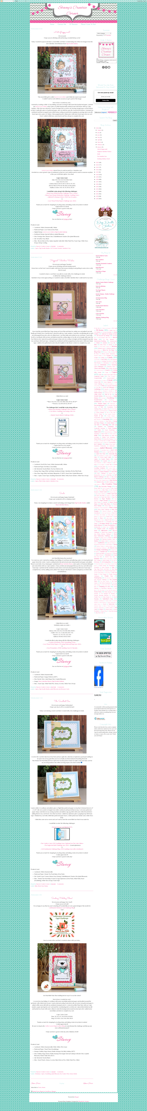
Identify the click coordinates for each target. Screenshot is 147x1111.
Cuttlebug (97, 389)
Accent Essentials (107, 332)
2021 (97, 172)
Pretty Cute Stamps (100, 514)
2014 (97, 189)
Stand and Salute (100, 553)
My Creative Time (64, 1074)
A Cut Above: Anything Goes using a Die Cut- (62, 411)
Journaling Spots (105, 450)
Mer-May (109, 475)
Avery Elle (112, 342)
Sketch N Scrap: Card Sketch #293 (62, 827)
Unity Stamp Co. (107, 597)
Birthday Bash (101, 348)
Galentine (101, 421)
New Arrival (114, 488)
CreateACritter (98, 378)
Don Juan (103, 398)
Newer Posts (88, 1083)
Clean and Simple (99, 368)
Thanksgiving (97, 578)
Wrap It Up (104, 611)
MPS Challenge (110, 482)
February (99, 144)
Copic (106, 372)
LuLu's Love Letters (60, 97)
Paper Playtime (106, 499)
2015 (97, 186)
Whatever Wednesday (99, 607)
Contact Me (62, 24)
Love (115, 464)
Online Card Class (112, 493)
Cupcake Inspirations (112, 385)
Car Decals (96, 359)
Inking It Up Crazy (110, 444)
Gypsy (99, 430)
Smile (62, 493)
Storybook (108, 555)
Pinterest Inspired (107, 511)
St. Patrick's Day (112, 548)
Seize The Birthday (110, 525)
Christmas (37, 1074)
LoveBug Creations (99, 468)
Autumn (105, 343)
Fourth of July (98, 416)
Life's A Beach (107, 462)
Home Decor (97, 439)
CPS (100, 374)
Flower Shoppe (100, 412)
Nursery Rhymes (113, 491)
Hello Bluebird (105, 435)
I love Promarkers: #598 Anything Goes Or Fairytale (62, 648)
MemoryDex (97, 475)
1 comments (60, 1072)
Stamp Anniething (102, 549)
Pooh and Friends (106, 513)
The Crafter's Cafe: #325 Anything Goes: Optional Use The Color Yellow (62, 843)
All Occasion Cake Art (104, 337)
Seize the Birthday (101, 286)
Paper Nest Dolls (105, 497)
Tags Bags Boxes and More (101, 569)
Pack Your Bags (101, 495)
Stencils (115, 553)
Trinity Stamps (107, 591)
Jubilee (104, 452)
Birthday (114, 346)
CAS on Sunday (100, 313)
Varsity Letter (109, 600)
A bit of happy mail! (62, 32)
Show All (115, 274)
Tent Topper (103, 574)
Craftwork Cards (99, 376)
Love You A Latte (112, 466)
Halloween (97, 432)
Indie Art (106, 442)
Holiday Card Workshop (108, 437)
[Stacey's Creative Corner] (98, 685)
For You (113, 412)
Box (110, 352)
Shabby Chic (105, 527)
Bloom (105, 352)
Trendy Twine (97, 592)
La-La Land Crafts (105, 457)
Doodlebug (48, 1074)
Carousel (98, 361)
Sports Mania (109, 544)
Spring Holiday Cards (111, 546)
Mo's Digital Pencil (104, 480)
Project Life (109, 516)
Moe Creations (100, 259)
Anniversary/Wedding (100, 341)
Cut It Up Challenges (108, 387)
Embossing (112, 403)
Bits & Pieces (97, 350)
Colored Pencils (99, 370)
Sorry (95, 542)
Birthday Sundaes (111, 348)
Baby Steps (103, 344)
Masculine (114, 471)
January (99, 147)
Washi (104, 604)
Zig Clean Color (99, 612)
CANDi (102, 357)
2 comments (60, 246)
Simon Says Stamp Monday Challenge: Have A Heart (62, 193)
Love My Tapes (101, 466)
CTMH (102, 385)
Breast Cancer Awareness (108, 353)
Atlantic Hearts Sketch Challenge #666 (62, 415)
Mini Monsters (99, 478)
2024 (97, 165)
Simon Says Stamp (43, 886)
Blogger (77, 1097)
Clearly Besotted (113, 368)
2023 (97, 167)
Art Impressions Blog (101, 298)
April (98, 140)
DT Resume (74, 24)
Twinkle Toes (97, 597)
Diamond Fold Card (109, 392)
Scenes (115, 520)
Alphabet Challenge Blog (102, 317)
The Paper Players (100, 290)
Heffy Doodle (113, 433)
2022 (97, 169)
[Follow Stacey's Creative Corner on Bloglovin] (100, 113)
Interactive (112, 445)
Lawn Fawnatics (100, 309)
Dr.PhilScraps (97, 401)
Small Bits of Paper (101, 271)
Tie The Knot (101, 590)
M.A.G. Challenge (107, 469)
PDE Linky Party (105, 504)
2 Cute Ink (96, 328)
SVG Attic (114, 560)
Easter (115, 401)
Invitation (96, 448)
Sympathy (96, 567)
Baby (36, 886)
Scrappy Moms (105, 523)
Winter (101, 609)
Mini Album (114, 476)
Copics (37, 248)
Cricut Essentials (109, 384)
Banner (110, 344)
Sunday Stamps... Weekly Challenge (105, 294)
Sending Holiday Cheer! (62, 898)
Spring (115, 544)
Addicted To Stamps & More (109, 334)
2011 (97, 196)
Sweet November (99, 563)
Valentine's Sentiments (99, 600)
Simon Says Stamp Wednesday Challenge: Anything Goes (62, 195)
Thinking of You (104, 586)
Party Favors (97, 502)
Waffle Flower (97, 604)
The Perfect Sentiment (105, 583)
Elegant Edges (102, 403)
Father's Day (107, 409)
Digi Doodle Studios (72, 43)
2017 (97, 181)
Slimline (96, 541)
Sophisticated (113, 541)
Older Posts (36, 1083)
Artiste (98, 343)
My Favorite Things (105, 486)
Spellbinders (101, 542)
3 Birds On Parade (106, 328)
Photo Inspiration (104, 507)
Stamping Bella (113, 551)
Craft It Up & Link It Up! (109, 374)
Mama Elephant (104, 471)
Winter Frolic (109, 609)
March (99, 142)
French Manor (108, 417)
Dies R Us (108, 394)
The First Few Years (109, 577)
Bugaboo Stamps (98, 355)
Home (52, 24)
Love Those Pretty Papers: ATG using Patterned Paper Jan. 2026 (62, 644)
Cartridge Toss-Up (106, 361)
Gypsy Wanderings (110, 430)
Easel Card (107, 401)
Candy (109, 357)
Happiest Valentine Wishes (62, 260)
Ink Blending (112, 442)
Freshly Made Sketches (102, 305)
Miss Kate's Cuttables (110, 478)
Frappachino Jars (98, 417)
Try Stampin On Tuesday (108, 593)
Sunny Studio (73, 1074)
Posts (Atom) (41, 1087)
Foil (107, 412)
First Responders (104, 410)
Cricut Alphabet (107, 382)
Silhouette (104, 530)
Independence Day (98, 442)
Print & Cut (102, 516)
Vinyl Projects (103, 602)
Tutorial (113, 595)
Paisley (108, 495)
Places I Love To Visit (88, 24)
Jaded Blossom (54, 689)
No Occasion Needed (56, 248)
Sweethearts (112, 565)
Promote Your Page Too (98, 687)
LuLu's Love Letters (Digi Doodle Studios (55, 232)
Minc (108, 476)
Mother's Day (100, 482)
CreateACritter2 (110, 378)
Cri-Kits (104, 380)
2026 (97, 128)
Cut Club (98, 387)
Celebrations (106, 363)
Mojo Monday (113, 480)
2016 (97, 184)
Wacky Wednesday (112, 602)
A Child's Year (111, 330)
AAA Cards (99, 302)
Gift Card (114, 424)
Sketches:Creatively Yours (108, 539)
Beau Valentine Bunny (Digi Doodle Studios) (51, 681)
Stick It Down (99, 555)
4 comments (60, 687)
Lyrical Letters (97, 469)
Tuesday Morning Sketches (101, 595)
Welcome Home (97, 606)
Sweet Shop (107, 563)
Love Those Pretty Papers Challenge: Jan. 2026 (62, 201)
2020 (97, 174)
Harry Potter (104, 433)
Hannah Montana (108, 432)
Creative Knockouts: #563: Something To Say (62, 642)
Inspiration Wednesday (100, 445)
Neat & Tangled (106, 488)
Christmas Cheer (111, 366)
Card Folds (104, 359)
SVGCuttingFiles (106, 562)
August (99, 130)
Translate (108, 35)
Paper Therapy (104, 500)
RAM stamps (109, 518)
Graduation (111, 426)
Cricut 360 (97, 382)
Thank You (109, 576)
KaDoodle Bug (113, 454)
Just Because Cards (64, 689)
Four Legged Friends (110, 414)
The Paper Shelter (104, 581)
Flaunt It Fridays (113, 410)
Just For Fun (101, 454)
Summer (96, 558)
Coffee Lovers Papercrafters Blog (55, 1026)
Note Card (103, 492)
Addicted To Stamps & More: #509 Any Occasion (62, 197)
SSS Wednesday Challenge (100, 548)
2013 (97, 191)
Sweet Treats (102, 565)
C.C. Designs (107, 355)
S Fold (101, 520)
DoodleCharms (98, 399)
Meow (104, 475)
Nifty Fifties (105, 490)
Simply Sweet (103, 537)
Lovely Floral (112, 468)
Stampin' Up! (103, 551)
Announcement (113, 341)
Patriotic (105, 502)
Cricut (109, 380)
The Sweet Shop (106, 584)
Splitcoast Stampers (111, 542)
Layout (105, 461)
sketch (48, 481)
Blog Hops (97, 352)
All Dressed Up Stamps (103, 335)
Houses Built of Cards (102, 255)
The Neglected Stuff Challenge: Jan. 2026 (57, 845)
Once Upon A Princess (100, 493)
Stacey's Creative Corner (72, 11)
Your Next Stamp (113, 611)
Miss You (96, 480)
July (98, 132)
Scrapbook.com (99, 521)
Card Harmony (113, 359)
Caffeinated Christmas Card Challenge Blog (61, 908)
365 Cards (114, 328)
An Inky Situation (108, 339)
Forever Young (98, 414)
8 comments (60, 479)
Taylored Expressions (110, 570)
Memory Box (112, 473)
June (98, 135)
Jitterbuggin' (96, 450)
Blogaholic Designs (84, 1101)
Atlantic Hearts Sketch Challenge (104, 282)
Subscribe (105, 100)
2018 (97, 179)
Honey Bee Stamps (108, 439)
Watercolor (112, 604)
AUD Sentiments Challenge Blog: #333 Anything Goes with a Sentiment (62, 849)
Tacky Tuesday (105, 567)
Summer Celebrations (107, 558)
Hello (95, 435)
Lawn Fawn (105, 459)
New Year (98, 490)
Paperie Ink (113, 500)
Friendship (106, 419)
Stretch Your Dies (110, 556)
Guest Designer (112, 428)
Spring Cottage (100, 546)
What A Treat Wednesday (109, 606)
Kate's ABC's (109, 455)
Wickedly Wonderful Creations (104, 263)
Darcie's (106, 389)
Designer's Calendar (108, 391)
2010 (97, 198)
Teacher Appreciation (99, 572)
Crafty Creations (111, 376)
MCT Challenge (101, 473)
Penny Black (108, 505)
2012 (97, 194)
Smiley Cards (104, 541)
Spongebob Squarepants (99, 544)
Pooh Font (114, 513)
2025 (97, 162)
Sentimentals (97, 527)
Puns (101, 518)
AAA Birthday (97, 332)
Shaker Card (113, 527)
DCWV (112, 389)
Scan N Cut (108, 520)
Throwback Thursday (106, 588)
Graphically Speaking (99, 428)
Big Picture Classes (105, 346)
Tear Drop (107, 572)
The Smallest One (62, 701)
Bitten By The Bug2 (108, 350)
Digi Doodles (109, 396)
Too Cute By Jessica (111, 590)
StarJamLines (109, 553)
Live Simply (101, 464)
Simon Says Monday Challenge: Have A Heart (62, 409)
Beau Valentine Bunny (61, 505)
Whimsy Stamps (109, 607)
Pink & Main (42, 481)
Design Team (97, 391)
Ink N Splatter (98, 444)
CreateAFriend (97, 380)
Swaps (115, 562)
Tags (113, 567)
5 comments (60, 884)
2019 (97, 177)
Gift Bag (105, 424)
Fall (102, 407)
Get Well (96, 424)
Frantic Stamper (111, 415)
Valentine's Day (66, 248)
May (98, 137)
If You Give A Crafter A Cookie (107, 440)
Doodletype (111, 399)
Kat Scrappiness (100, 455)
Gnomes (100, 426)
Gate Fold (108, 421)
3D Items (99, 330)
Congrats (107, 370)
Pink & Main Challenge (103, 509)
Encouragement (99, 405)
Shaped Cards (101, 528)
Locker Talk (109, 464)
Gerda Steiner (110, 423)
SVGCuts (96, 562)
